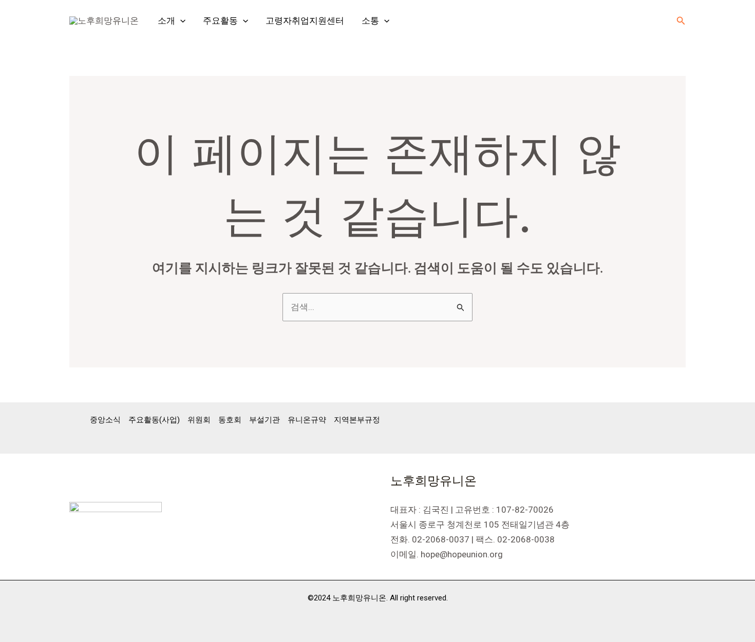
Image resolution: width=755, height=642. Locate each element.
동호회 (229, 419)
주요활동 (220, 20)
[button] (180, 20)
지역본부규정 (357, 419)
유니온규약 (307, 419)
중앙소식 (105, 419)
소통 (370, 20)
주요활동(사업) (154, 419)
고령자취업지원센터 (305, 20)
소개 (166, 20)
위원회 (199, 419)
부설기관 (264, 419)
